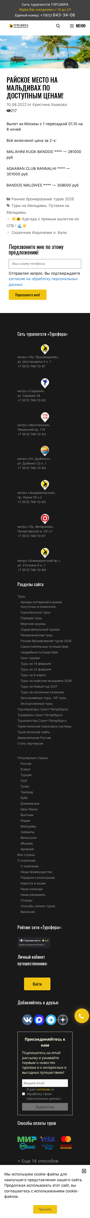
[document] (45, 609)
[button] (84, 1171)
